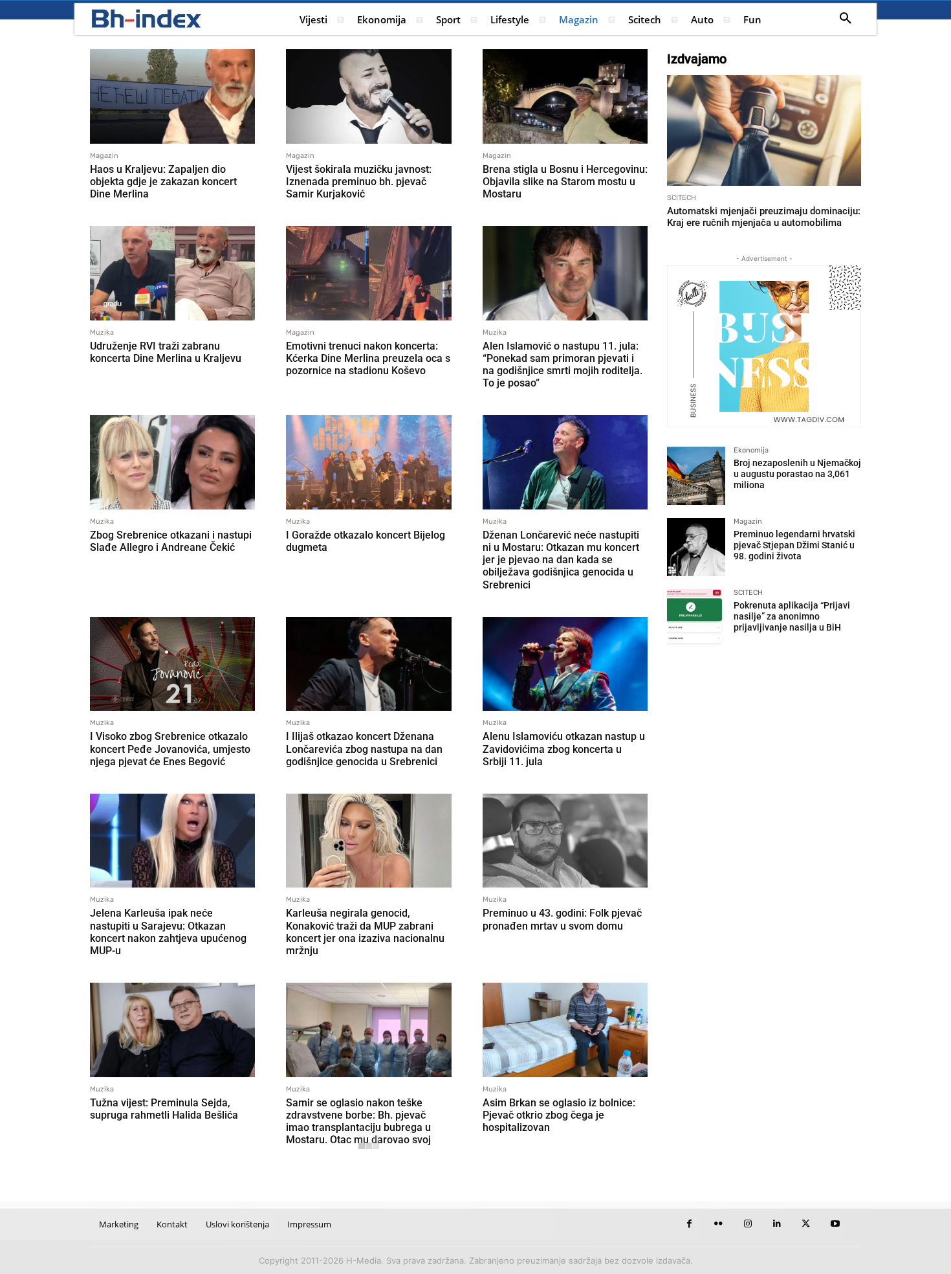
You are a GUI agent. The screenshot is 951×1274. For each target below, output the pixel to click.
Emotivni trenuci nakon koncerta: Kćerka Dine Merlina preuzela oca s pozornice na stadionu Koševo (368, 358)
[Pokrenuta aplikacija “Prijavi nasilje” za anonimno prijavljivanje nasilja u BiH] (696, 618)
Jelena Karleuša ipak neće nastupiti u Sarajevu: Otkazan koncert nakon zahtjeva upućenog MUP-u (168, 932)
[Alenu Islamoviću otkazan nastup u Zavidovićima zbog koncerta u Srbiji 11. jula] (565, 664)
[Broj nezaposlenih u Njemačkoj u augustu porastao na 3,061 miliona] (696, 476)
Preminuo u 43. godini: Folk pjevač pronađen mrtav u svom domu (562, 919)
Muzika (102, 332)
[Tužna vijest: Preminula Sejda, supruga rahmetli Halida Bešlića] (172, 1030)
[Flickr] (718, 1224)
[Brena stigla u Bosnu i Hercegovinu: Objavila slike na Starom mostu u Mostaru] (565, 96)
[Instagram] (747, 1224)
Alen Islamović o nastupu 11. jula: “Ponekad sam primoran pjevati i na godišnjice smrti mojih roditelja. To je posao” (562, 365)
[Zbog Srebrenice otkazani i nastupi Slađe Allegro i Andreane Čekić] (172, 462)
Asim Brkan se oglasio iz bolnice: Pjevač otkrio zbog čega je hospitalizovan (559, 1115)
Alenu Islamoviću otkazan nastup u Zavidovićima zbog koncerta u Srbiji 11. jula (564, 748)
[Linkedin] (776, 1224)
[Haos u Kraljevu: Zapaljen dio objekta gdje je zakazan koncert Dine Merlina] (172, 96)
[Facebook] (689, 1224)
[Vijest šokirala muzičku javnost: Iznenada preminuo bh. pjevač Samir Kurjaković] (368, 96)
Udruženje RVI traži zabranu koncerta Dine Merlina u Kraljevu (165, 352)
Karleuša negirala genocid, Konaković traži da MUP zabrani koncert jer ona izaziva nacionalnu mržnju (365, 932)
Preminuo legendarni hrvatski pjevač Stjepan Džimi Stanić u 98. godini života (794, 545)
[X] (805, 1224)
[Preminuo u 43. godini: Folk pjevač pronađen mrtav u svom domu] (565, 841)
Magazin (104, 155)
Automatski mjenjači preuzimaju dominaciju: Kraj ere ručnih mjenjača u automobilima (763, 217)
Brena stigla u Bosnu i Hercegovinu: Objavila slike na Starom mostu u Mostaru (565, 181)
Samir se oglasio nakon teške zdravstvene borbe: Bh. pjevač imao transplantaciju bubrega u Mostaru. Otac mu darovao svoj (358, 1121)
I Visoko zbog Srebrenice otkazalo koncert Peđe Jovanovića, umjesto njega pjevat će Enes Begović (170, 748)
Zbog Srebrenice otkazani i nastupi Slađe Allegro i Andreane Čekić (171, 541)
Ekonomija (751, 450)
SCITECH (681, 197)
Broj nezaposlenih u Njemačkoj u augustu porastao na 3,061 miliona (797, 474)
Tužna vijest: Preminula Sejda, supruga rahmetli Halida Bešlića (164, 1109)
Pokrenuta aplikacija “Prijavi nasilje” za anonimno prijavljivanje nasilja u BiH (792, 616)
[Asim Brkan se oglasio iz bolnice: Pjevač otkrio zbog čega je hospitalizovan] (565, 1030)
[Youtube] (835, 1224)
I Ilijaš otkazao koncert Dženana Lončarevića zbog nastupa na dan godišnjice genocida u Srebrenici (364, 748)
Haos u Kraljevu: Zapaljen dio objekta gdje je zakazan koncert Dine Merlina (163, 181)
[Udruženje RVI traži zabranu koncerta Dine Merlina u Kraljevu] (172, 273)
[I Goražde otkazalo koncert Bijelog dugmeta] (368, 462)
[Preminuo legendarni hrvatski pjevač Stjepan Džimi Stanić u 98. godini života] (696, 547)
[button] (845, 18)
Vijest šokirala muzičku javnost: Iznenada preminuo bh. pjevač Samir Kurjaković (359, 181)
